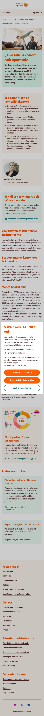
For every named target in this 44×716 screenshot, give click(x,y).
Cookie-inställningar (22, 388)
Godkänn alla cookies (22, 372)
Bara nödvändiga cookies (22, 380)
